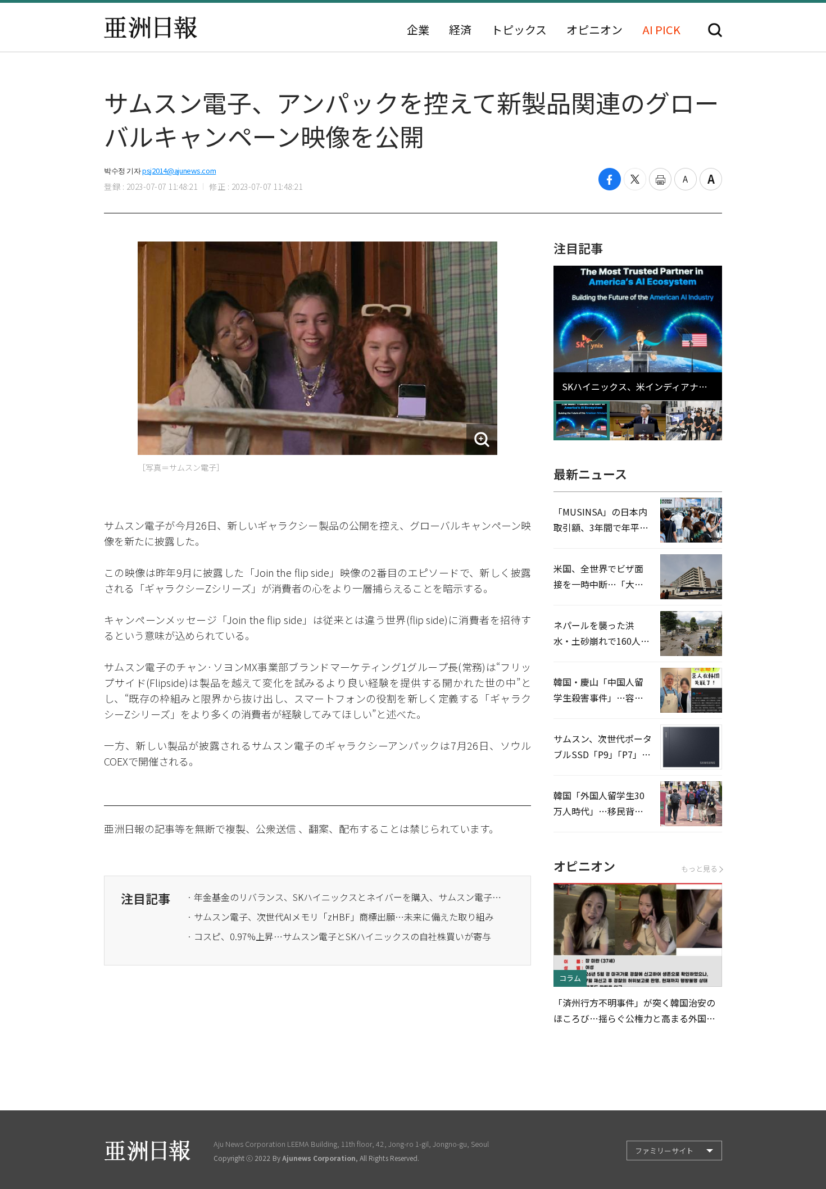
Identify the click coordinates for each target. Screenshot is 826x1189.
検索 (715, 30)
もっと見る (699, 868)
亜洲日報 (150, 27)
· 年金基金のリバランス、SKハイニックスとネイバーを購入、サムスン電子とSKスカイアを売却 (344, 897)
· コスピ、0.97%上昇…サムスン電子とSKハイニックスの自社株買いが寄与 (339, 936)
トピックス (519, 29)
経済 (460, 29)
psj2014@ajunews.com (179, 170)
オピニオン (594, 29)
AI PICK (661, 29)
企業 (418, 29)
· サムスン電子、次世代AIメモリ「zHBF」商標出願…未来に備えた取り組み (340, 916)
